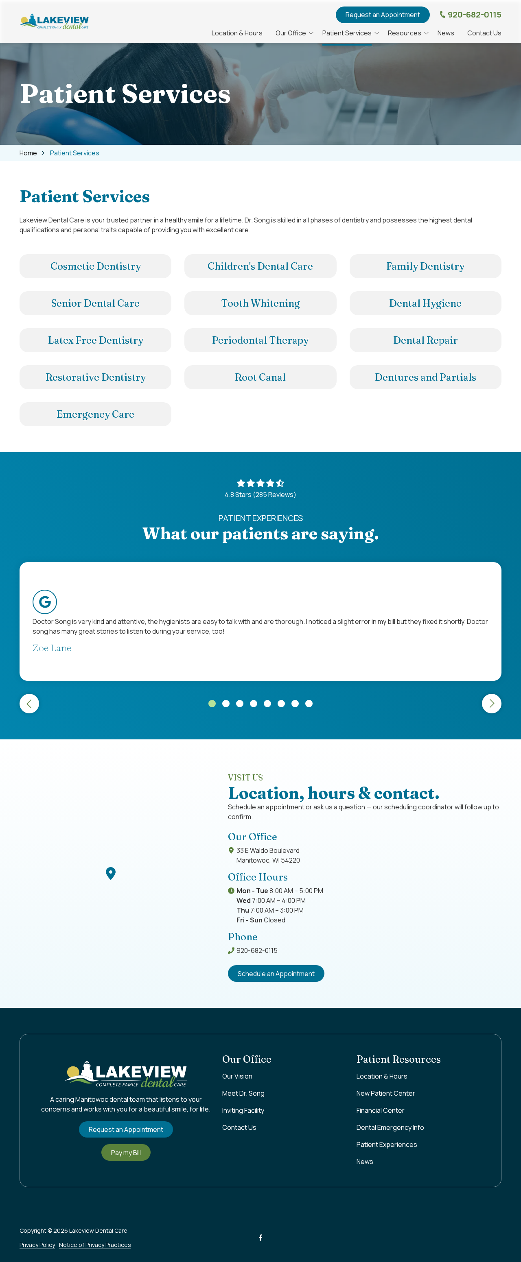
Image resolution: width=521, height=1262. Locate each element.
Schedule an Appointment (276, 973)
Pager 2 (226, 703)
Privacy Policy (37, 1245)
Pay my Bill (126, 1152)
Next (491, 703)
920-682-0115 (474, 14)
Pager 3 (239, 703)
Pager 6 (281, 703)
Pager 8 (309, 703)
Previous (29, 703)
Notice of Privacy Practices (95, 1245)
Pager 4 (253, 703)
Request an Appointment (383, 14)
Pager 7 (295, 703)
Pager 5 (267, 703)
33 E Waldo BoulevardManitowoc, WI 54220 (268, 855)
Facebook (260, 1237)
